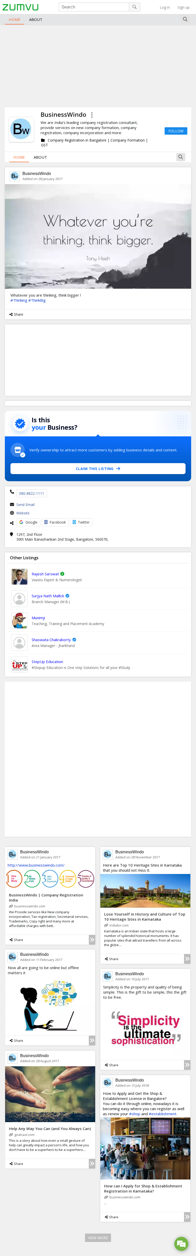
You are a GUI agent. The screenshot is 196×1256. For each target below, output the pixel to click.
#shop (134, 1113)
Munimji (38, 617)
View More (98, 1237)
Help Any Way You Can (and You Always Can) (50, 1128)
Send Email (25, 504)
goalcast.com (24, 1134)
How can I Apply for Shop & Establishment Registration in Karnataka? (143, 1188)
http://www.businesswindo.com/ (36, 865)
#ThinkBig (37, 300)
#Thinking (18, 300)
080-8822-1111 (31, 493)
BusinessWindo (36, 173)
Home (14, 19)
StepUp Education (47, 661)
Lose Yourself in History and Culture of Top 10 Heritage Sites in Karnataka (144, 916)
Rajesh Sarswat (45, 573)
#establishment (162, 1113)
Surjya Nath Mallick (48, 595)
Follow (175, 131)
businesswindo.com (29, 906)
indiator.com (119, 925)
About (35, 19)
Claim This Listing (95, 468)
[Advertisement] (98, 65)
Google (32, 522)
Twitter (84, 522)
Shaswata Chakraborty (51, 639)
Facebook (58, 522)
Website (23, 513)
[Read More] (92, 940)
